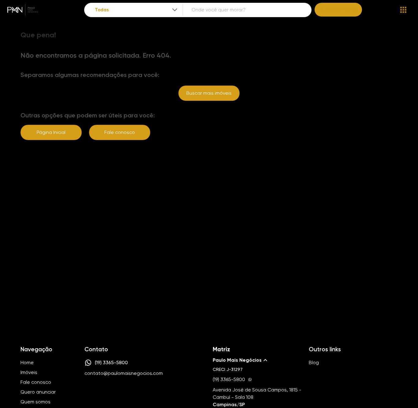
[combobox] (136, 10)
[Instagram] (87, 391)
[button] (257, 360)
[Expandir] (174, 10)
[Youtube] (105, 391)
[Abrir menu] (403, 9)
